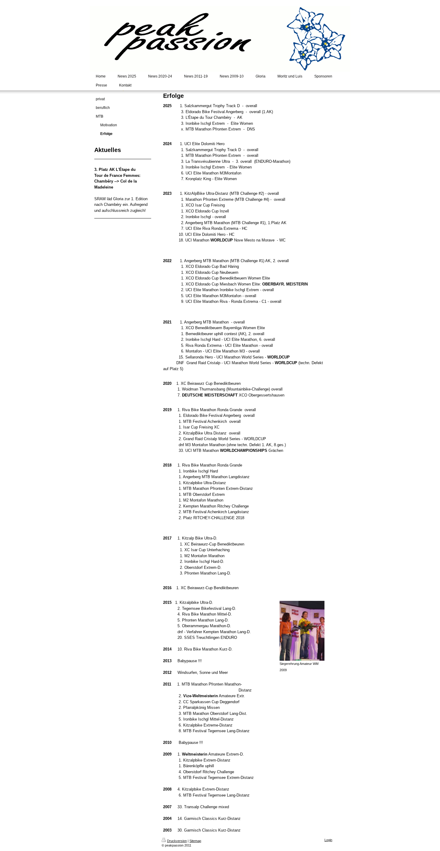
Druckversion (177, 841)
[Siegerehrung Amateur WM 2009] (302, 631)
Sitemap (195, 841)
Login (328, 840)
